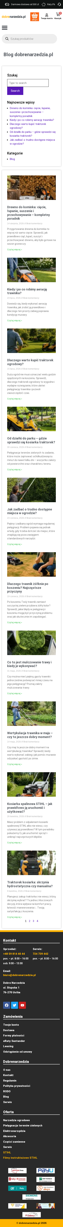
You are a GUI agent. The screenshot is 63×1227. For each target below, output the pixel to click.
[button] (4, 27)
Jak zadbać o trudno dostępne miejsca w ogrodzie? (29, 511)
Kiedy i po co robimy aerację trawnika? (32, 120)
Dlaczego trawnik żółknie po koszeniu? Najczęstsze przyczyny (27, 587)
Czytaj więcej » (14, 249)
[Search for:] (28, 83)
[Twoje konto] (46, 14)
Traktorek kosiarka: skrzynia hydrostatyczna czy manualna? (30, 884)
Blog (12, 159)
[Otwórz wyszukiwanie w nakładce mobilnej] (29, 38)
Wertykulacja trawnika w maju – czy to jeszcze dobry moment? (30, 735)
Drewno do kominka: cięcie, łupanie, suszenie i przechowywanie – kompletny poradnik (30, 112)
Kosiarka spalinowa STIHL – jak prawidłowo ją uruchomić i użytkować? (29, 807)
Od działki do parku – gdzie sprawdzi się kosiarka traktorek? (31, 440)
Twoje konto (47, 18)
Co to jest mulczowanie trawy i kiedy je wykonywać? (29, 664)
